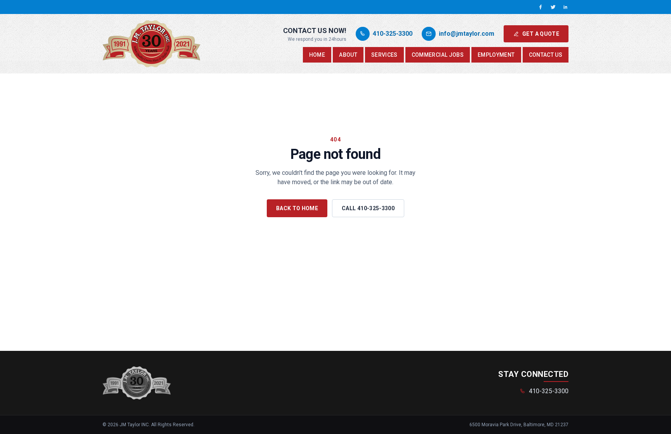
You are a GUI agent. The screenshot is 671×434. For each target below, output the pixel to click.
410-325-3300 (548, 391)
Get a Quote (540, 34)
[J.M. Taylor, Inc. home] (151, 43)
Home (317, 55)
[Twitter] (553, 7)
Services (384, 55)
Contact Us (546, 55)
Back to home (297, 208)
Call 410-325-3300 (368, 208)
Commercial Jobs (438, 55)
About (348, 55)
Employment (496, 55)
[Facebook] (540, 7)
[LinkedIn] (565, 7)
